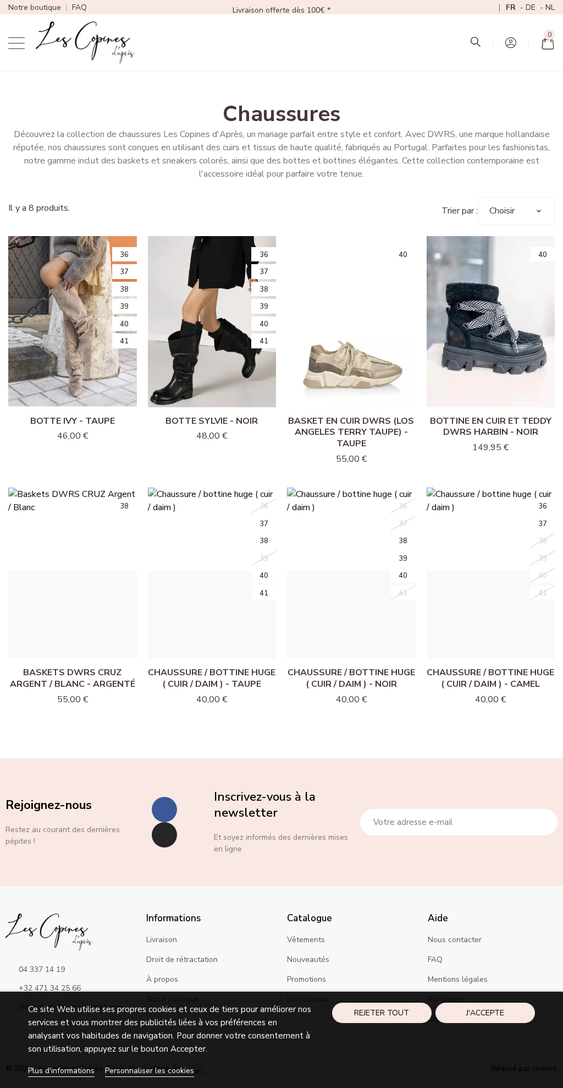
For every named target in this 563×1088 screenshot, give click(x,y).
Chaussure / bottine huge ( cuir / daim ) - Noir (351, 678)
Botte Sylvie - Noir (211, 421)
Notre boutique (34, 7)
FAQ (79, 7)
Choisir (502, 211)
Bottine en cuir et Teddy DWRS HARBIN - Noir (490, 427)
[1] (543, 822)
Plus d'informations (61, 1070)
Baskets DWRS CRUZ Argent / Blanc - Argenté (72, 678)
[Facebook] (164, 809)
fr (512, 7)
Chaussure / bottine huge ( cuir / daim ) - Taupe (211, 678)
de (532, 7)
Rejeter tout (381, 1013)
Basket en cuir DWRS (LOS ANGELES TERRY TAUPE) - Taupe (351, 432)
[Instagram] (164, 835)
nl (550, 7)
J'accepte (485, 1013)
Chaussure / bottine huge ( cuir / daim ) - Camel (490, 678)
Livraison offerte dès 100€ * (281, 10)
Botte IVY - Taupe (72, 421)
